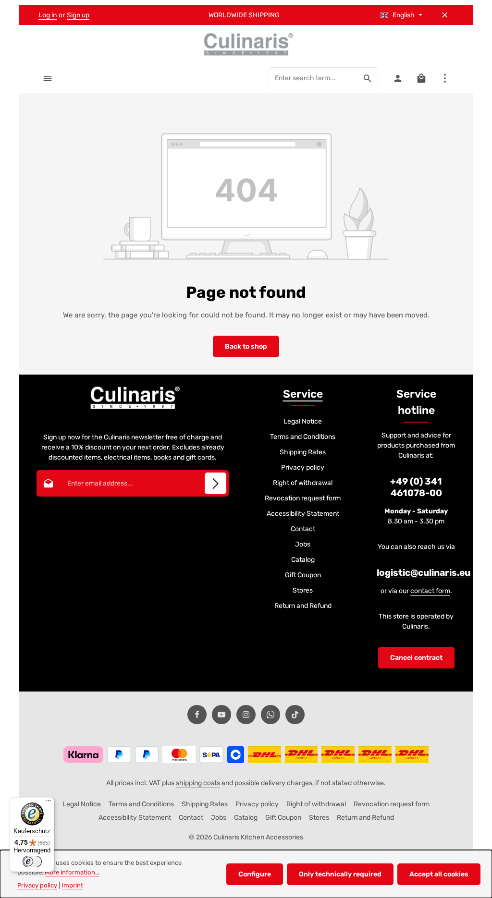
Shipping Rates (303, 452)
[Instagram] (246, 714)
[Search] (367, 78)
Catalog (303, 560)
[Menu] (47, 78)
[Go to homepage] (246, 44)
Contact (303, 529)
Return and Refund (303, 606)
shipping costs (198, 783)
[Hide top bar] (445, 15)
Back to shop (246, 346)
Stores (303, 590)
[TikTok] (295, 714)
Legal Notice (302, 421)
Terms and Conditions (302, 437)
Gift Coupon (303, 575)
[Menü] (48, 803)
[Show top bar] (444, 78)
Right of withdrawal (302, 483)
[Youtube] (221, 714)
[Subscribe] (215, 483)
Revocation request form (303, 498)
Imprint (72, 885)
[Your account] (397, 78)
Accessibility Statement (303, 514)
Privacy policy (302, 467)
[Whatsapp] (270, 714)
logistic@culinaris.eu (423, 572)
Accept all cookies (438, 874)
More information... (72, 872)
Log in (47, 15)
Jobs (302, 544)
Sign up (78, 15)
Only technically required (340, 874)
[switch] (32, 861)
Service (303, 394)
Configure (254, 874)
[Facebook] (197, 714)
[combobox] (313, 78)
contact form (430, 591)
